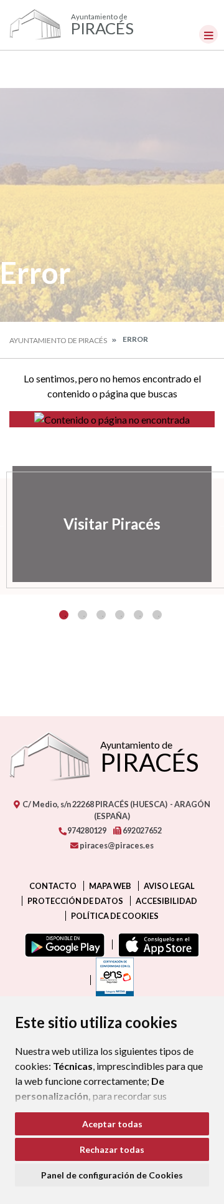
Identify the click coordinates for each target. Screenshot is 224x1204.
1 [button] (63, 614)
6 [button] (157, 614)
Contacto (53, 886)
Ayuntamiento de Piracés (58, 340)
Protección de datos (75, 901)
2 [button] (82, 614)
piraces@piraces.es (116, 845)
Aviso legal (169, 886)
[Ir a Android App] (62, 944)
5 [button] (138, 614)
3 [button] (101, 614)
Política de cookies (115, 916)
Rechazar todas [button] (112, 1149)
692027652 (141, 830)
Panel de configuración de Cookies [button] (112, 1175)
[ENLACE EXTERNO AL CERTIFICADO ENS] (112, 980)
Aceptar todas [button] (112, 1124)
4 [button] (119, 614)
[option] (112, 524)
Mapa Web (110, 886)
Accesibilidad (166, 901)
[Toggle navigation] (208, 34)
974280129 (86, 830)
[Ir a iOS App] (156, 944)
